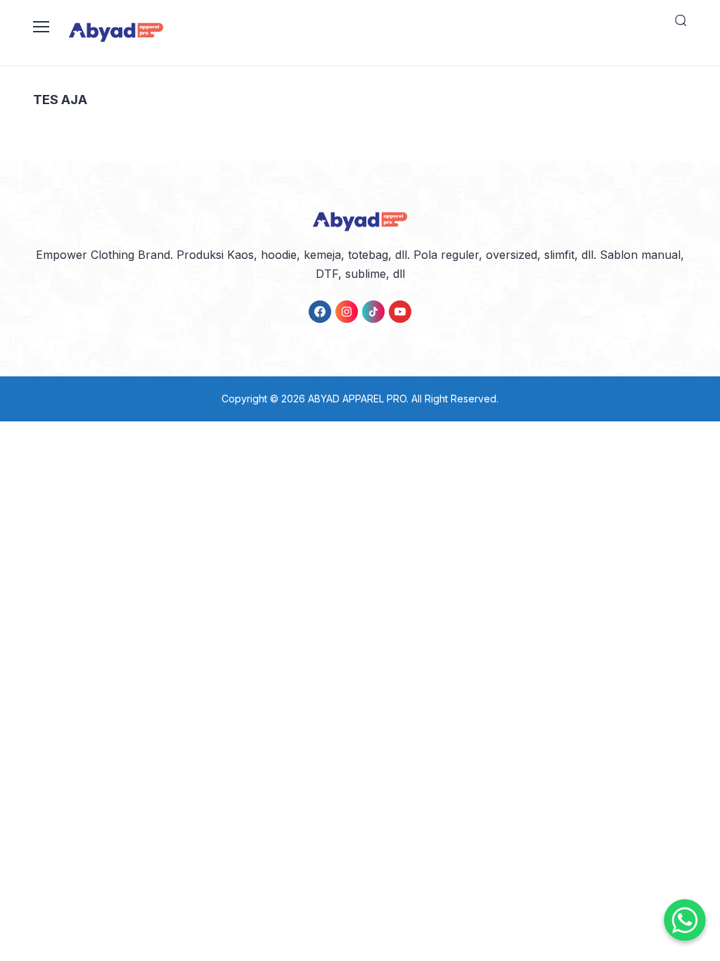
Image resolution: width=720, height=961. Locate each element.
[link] (320, 311)
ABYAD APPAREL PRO (357, 399)
